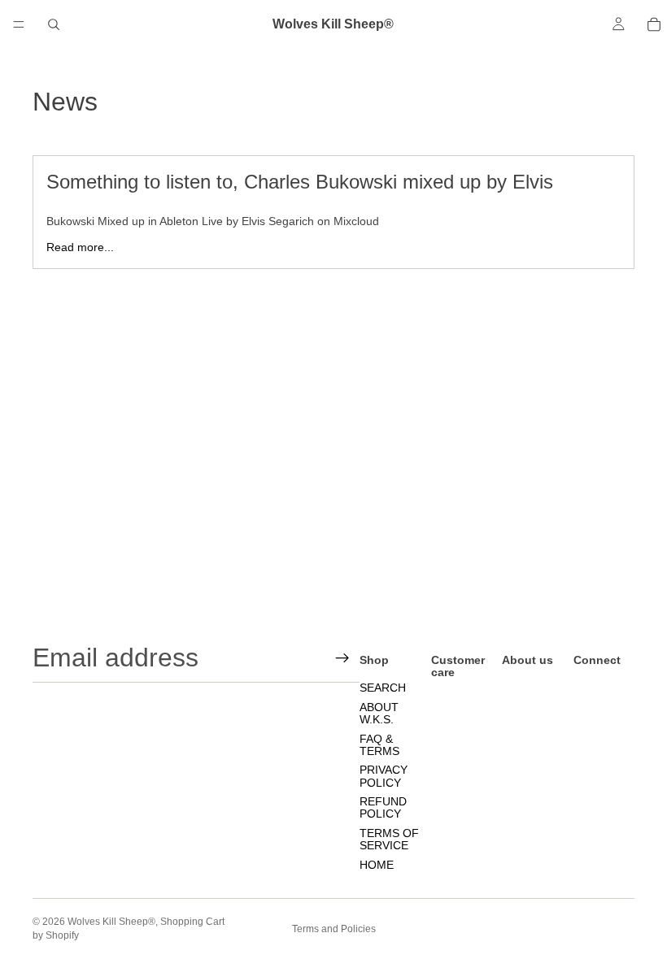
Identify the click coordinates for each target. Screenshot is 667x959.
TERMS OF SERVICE (389, 839)
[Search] (54, 24)
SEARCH (383, 687)
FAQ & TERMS (379, 744)
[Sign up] (342, 657)
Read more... (80, 247)
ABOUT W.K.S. (379, 713)
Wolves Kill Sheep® (111, 921)
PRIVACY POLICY (384, 775)
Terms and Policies (334, 929)
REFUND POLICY (383, 807)
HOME (377, 863)
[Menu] (18, 24)
